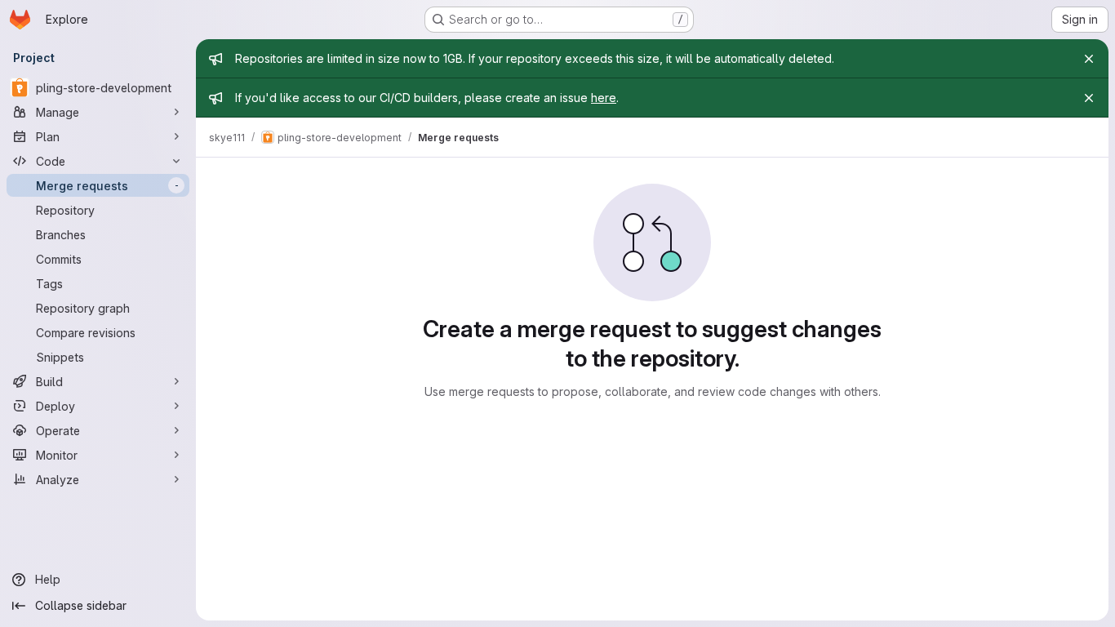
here (603, 97)
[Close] (1089, 59)
